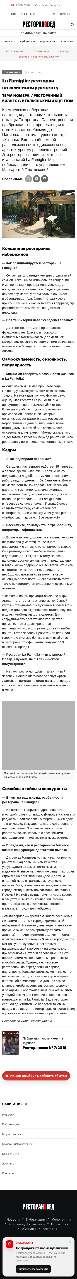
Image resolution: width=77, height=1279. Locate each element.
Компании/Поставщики (18, 1143)
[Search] (72, 24)
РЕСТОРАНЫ (61, 14)
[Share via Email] (44, 178)
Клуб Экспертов (23, 14)
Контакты (8, 1173)
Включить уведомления (33, 1269)
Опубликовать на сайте (38, 33)
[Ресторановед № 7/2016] (10, 1043)
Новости (10, 41)
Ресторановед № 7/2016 (44, 1048)
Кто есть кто (10, 1153)
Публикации (27, 41)
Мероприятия (48, 41)
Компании (67, 41)
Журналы (8, 1163)
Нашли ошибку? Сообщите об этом (38, 1075)
